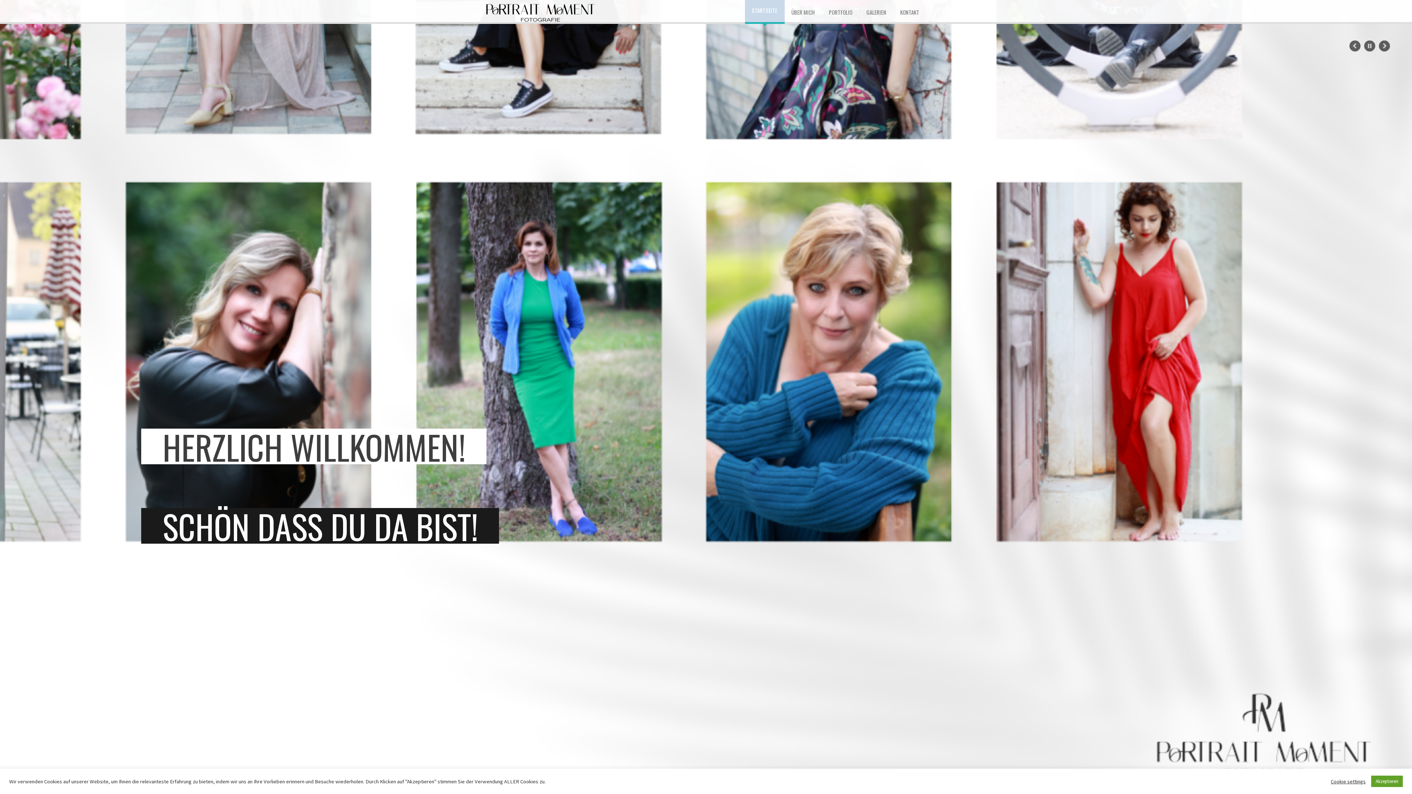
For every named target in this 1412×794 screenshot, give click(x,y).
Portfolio (840, 12)
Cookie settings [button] (1348, 781)
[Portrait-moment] (540, 11)
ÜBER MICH (803, 12)
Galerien (876, 12)
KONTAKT (909, 12)
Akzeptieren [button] (1387, 781)
